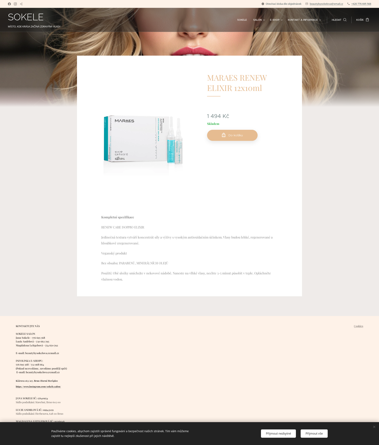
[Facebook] (9, 4)
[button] (339, 20)
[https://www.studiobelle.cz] (21, 4)
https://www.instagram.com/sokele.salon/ (38, 386)
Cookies (358, 326)
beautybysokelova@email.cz (326, 4)
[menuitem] (243, 20)
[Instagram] (15, 4)
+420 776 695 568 (361, 4)
